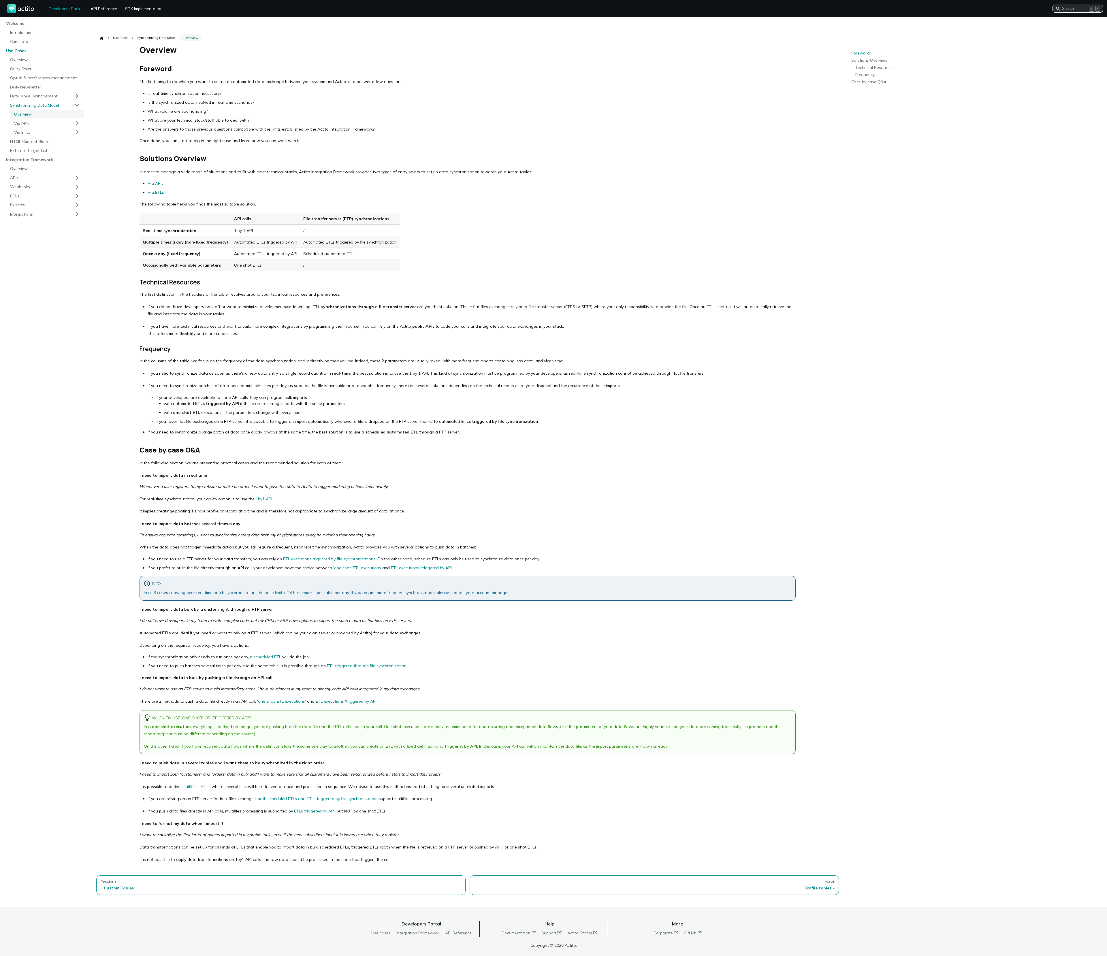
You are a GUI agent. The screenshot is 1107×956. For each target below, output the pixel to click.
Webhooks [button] (20, 186)
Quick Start (20, 68)
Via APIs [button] (22, 123)
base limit (273, 592)
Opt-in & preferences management (43, 77)
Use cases (381, 933)
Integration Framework (417, 933)
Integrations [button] (21, 213)
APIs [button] (14, 177)
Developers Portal (65, 8)
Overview (19, 59)
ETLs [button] (14, 195)
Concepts (19, 41)
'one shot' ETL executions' (281, 701)
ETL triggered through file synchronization (366, 665)
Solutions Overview (869, 60)
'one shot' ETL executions (357, 567)
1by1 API (264, 498)
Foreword (860, 53)
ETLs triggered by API (314, 811)
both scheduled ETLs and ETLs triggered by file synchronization (318, 798)
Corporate (663, 933)
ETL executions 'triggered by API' (422, 567)
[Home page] (101, 38)
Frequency (865, 74)
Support (548, 933)
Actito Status (579, 933)
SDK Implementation (144, 8)
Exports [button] (17, 204)
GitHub (690, 933)
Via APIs (155, 183)
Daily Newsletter (25, 86)
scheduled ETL (267, 656)
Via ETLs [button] (22, 132)
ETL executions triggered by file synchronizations (329, 558)
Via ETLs (156, 192)
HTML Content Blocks (30, 141)
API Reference (104, 8)
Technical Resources (874, 67)
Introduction (21, 32)
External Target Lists (30, 150)
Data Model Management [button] (34, 95)
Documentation (516, 933)
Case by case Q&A (868, 81)
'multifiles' (190, 786)
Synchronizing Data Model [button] (34, 105)
